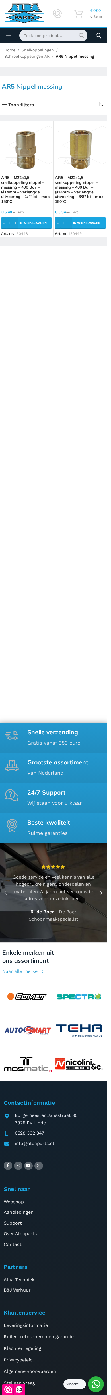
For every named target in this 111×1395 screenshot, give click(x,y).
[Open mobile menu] (8, 35)
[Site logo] (24, 13)
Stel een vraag (19, 1383)
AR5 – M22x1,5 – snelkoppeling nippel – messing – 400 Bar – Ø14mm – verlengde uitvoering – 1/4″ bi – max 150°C (25, 189)
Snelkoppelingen (38, 50)
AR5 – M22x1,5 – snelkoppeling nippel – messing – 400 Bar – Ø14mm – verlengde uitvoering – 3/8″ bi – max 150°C (79, 189)
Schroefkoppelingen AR (27, 56)
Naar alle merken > (23, 971)
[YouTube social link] (28, 1166)
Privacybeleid (18, 1360)
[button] (26, 223)
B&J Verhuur (17, 1290)
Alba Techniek (19, 1279)
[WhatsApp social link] (38, 1166)
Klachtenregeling (22, 1348)
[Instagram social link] (18, 1166)
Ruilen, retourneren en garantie (39, 1336)
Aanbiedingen (19, 1212)
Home (9, 50)
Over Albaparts (20, 1233)
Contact (13, 1244)
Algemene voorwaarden (30, 1371)
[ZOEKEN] (81, 35)
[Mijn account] (98, 35)
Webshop (14, 1201)
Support (13, 1223)
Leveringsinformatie (26, 1325)
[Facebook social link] (8, 1166)
